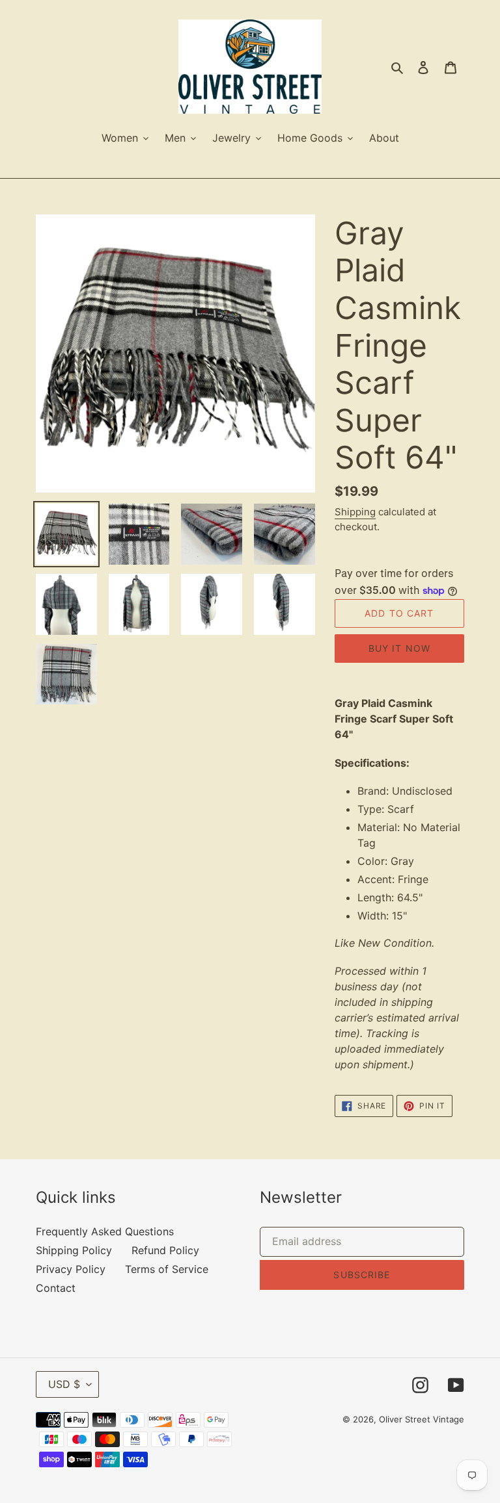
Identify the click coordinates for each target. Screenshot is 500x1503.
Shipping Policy (74, 1250)
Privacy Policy (70, 1269)
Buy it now (399, 648)
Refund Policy (165, 1250)
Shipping (355, 512)
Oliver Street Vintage (421, 1419)
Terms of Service (166, 1269)
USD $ (64, 1384)
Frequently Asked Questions (105, 1231)
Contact (56, 1287)
